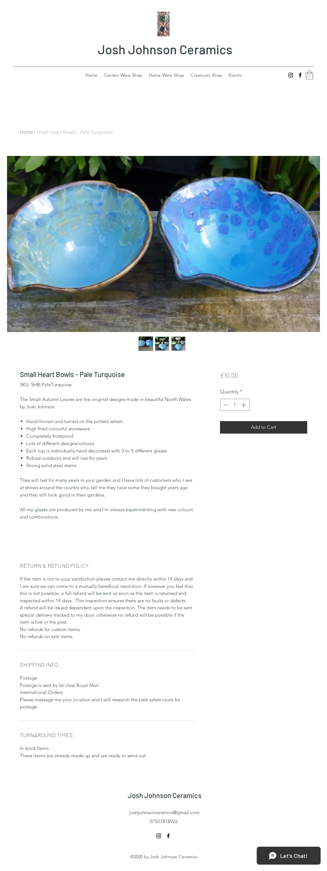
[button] (309, 75)
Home (26, 132)
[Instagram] (290, 75)
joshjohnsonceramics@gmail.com (164, 812)
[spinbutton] (234, 405)
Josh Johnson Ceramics (165, 49)
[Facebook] (300, 75)
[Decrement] (225, 405)
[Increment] (244, 405)
